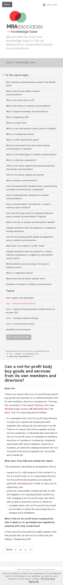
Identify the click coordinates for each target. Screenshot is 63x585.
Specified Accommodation (36, 351)
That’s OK (33, 582)
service (20, 484)
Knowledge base (14, 351)
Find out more (48, 579)
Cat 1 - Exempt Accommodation (23, 354)
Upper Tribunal (34, 405)
